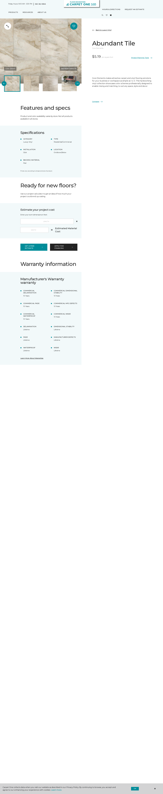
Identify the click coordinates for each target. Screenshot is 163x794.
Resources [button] (28, 12)
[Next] (77, 83)
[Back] (4, 83)
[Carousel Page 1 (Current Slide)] (12, 83)
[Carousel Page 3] (50, 83)
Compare (95, 102)
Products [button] (13, 12)
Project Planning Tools (140, 58)
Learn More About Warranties (31, 358)
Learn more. (56, 790)
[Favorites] (107, 15)
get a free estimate (29, 247)
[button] (102, 15)
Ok (135, 789)
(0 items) (111, 15)
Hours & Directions (111, 9)
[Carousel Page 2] (31, 83)
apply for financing (59, 247)
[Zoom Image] (7, 26)
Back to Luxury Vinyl (103, 30)
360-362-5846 (40, 4)
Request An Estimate (134, 9)
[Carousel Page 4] (69, 83)
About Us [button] (42, 12)
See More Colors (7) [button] (68, 69)
